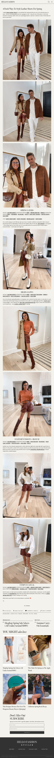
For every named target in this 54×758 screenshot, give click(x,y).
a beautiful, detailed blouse (37, 449)
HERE (28, 212)
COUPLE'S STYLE (14, 613)
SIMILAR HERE (15, 589)
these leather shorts (11, 12)
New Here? (11, 749)
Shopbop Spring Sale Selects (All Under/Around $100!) (17, 624)
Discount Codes (33, 749)
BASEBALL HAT (23, 589)
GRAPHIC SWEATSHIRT (36, 587)
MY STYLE (31, 613)
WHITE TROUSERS (21, 219)
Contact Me (44, 749)
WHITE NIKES (39, 219)
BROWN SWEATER (35, 212)
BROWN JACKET (31, 219)
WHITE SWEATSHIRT (11, 219)
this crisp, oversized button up (27, 302)
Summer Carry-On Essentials (43, 624)
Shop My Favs (21, 749)
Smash (51, 756)
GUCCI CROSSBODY (15, 296)
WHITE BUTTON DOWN (36, 294)
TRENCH (42, 212)
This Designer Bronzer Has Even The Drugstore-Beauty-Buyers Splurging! (14, 708)
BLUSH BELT (21, 214)
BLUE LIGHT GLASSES (34, 214)
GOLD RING (5, 216)
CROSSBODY (14, 214)
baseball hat (13, 593)
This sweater (41, 223)
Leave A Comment (46, 610)
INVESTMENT (25, 613)
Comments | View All (32, 610)
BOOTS (27, 214)
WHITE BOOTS (6, 296)
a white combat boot (19, 304)
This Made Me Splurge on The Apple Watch (39, 669)
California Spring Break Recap (37, 707)
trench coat (47, 300)
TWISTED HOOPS (45, 214)
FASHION (20, 613)
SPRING (35, 613)
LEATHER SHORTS (11, 212)
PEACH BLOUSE (34, 441)
